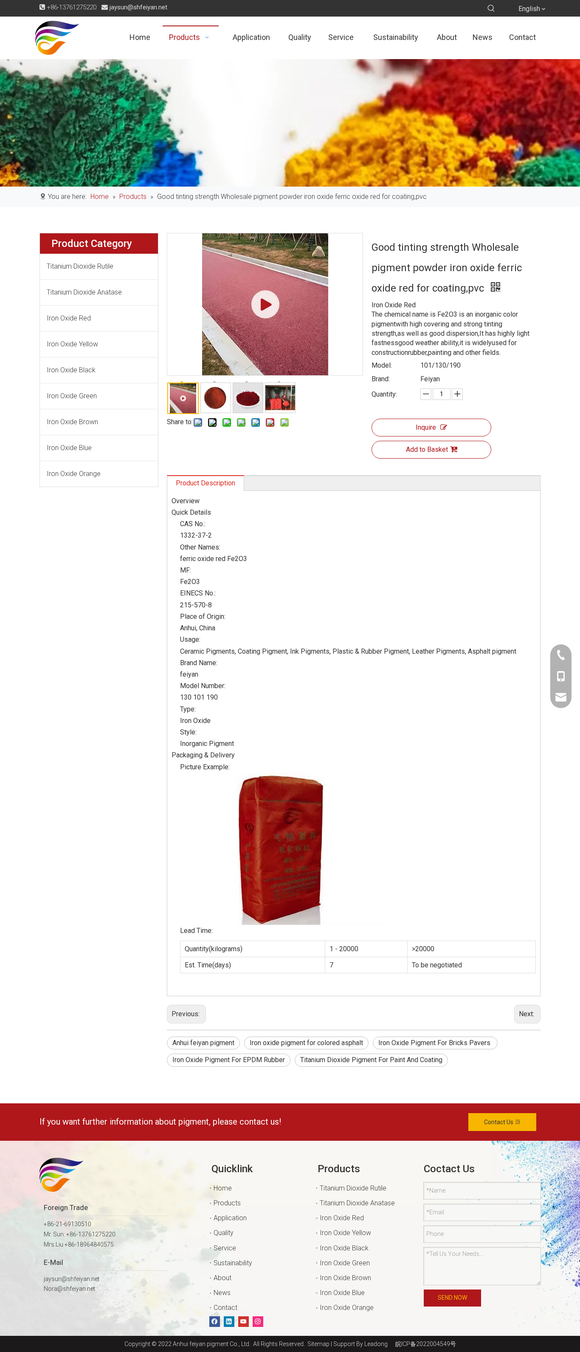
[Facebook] (214, 1321)
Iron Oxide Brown (72, 422)
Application (230, 1218)
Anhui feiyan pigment (203, 1043)
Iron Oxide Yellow (72, 344)
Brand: (381, 379)
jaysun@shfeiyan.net (138, 7)
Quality (224, 1233)
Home (223, 1188)
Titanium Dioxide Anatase (84, 292)
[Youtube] (243, 1321)
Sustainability (233, 1263)
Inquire (426, 427)
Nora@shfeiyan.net (69, 1288)
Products (227, 1203)
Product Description (205, 483)
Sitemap (317, 1344)
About (222, 1278)
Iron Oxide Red (69, 318)
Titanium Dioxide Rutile (80, 266)
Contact (225, 1308)
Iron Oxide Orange (74, 474)
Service (225, 1248)
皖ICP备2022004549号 (425, 1344)
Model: (382, 365)
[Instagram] (258, 1321)
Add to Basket (427, 449)
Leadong (376, 1344)
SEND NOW (452, 1297)
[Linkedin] (229, 1321)
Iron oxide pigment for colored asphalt (306, 1043)
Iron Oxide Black (71, 370)
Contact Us (499, 1122)
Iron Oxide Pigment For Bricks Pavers (435, 1043)
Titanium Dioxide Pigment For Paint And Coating (371, 1060)
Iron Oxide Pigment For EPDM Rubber (228, 1060)
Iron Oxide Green (72, 396)
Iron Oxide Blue (69, 448)
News (222, 1293)
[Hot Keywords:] (491, 8)
